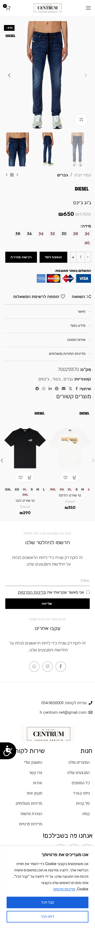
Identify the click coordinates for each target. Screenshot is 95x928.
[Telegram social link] (37, 389)
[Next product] (6, 174)
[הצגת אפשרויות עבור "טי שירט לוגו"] (29, 477)
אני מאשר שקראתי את (51, 592)
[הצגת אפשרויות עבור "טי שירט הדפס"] (74, 477)
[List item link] (71, 762)
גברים (62, 174)
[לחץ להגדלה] (81, 120)
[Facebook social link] (76, 389)
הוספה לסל (53, 257)
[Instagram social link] (47, 666)
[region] (47, 887)
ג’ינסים (44, 378)
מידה (86, 226)
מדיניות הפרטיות (32, 592)
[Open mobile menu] (88, 8)
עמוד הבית (82, 174)
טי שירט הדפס (70, 495)
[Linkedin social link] (50, 389)
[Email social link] (63, 389)
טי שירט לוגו (25, 500)
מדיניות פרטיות (64, 889)
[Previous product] (17, 174)
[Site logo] (47, 7)
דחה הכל (47, 916)
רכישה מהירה (21, 257)
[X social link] (70, 389)
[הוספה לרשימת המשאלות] (65, 477)
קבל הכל (47, 902)
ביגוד (56, 378)
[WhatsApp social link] (44, 389)
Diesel (70, 501)
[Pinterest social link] (56, 389)
